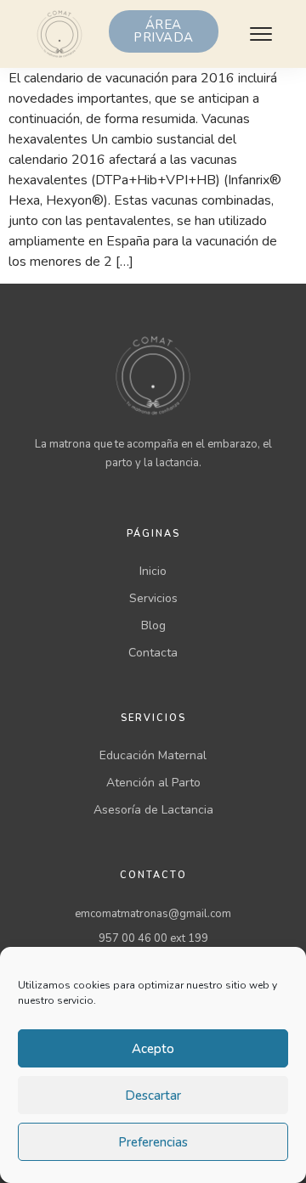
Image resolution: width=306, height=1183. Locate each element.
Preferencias (153, 1142)
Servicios (153, 598)
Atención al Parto (153, 783)
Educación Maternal (153, 755)
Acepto (153, 1048)
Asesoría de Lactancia (153, 810)
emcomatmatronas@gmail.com (153, 913)
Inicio (153, 571)
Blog (153, 625)
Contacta (153, 653)
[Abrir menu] (261, 34)
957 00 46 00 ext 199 (153, 938)
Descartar (153, 1095)
